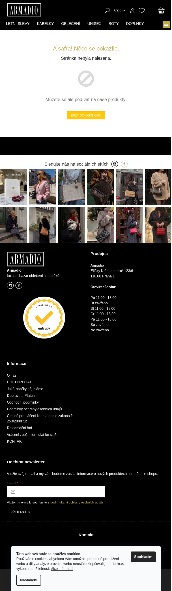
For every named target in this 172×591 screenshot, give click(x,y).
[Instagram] (114, 164)
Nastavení (28, 580)
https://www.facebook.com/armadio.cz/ (18, 287)
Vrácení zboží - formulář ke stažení (34, 435)
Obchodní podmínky (23, 402)
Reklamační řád (19, 428)
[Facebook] (124, 164)
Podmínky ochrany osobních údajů (34, 409)
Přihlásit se (21, 512)
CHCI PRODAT (19, 382)
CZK (117, 10)
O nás (11, 375)
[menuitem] (17, 24)
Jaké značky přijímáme (25, 389)
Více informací (62, 569)
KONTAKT (15, 441)
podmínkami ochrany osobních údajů (76, 502)
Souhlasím (143, 557)
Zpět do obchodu (86, 115)
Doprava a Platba (21, 396)
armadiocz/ (10, 287)
